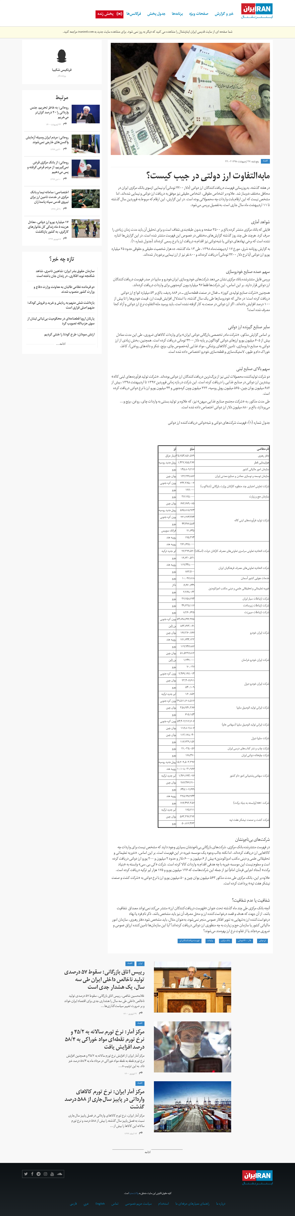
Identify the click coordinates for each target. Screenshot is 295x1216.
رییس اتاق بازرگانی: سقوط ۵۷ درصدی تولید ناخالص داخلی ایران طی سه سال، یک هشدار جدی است (104, 980)
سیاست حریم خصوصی (138, 1204)
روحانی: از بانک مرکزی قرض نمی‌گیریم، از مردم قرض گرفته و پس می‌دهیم (48, 167)
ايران (140, 963)
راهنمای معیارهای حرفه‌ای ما (192, 1204)
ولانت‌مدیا (133, 1194)
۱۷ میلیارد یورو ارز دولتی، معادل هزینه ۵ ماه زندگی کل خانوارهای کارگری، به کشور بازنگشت (48, 227)
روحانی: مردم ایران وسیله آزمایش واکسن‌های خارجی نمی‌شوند (47, 140)
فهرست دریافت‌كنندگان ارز (189, 940)
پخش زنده (105, 14)
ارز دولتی (262, 940)
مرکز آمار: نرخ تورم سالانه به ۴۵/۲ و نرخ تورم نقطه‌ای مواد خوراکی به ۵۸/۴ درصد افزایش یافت (104, 1040)
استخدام (163, 1204)
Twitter (26, 1174)
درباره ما (220, 1204)
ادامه (148, 1152)
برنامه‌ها (177, 14)
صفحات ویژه (198, 14)
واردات (210, 940)
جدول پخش (156, 14)
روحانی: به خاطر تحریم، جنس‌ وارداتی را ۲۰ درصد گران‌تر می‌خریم (49, 113)
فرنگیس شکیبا (62, 70)
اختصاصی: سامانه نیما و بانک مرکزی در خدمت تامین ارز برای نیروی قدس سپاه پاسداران (49, 197)
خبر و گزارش (224, 14)
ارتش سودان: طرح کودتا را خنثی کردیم (69, 335)
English (100, 1204)
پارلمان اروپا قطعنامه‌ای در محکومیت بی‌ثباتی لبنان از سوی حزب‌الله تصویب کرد (61, 322)
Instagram (45, 1174)
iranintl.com (86, 32)
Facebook (32, 1174)
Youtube (52, 1174)
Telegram (38, 1174)
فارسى (73, 1204)
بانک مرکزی (225, 940)
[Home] (255, 11)
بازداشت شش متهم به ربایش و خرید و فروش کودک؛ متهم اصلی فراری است (61, 306)
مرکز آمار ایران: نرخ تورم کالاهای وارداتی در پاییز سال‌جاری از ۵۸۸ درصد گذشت (104, 1100)
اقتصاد (265, 161)
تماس (114, 1204)
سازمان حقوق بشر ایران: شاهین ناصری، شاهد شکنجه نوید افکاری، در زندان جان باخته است (65, 274)
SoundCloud (59, 1174)
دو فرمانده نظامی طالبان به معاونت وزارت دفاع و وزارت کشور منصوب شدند (64, 290)
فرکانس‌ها (134, 14)
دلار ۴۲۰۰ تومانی (244, 940)
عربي (86, 1204)
